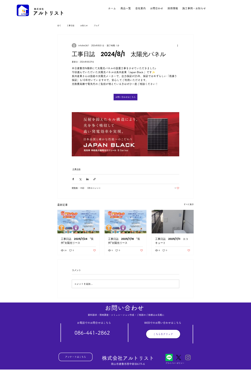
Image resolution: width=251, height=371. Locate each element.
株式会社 (39, 9)
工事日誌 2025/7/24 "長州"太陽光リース (77, 241)
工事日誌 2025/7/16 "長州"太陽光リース (124, 241)
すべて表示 (189, 204)
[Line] (169, 357)
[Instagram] (188, 357)
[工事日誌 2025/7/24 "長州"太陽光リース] (78, 221)
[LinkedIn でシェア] (87, 179)
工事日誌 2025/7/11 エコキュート (171, 241)
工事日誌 (70, 25)
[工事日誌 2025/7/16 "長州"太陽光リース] (126, 221)
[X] (178, 357)
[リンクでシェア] (94, 179)
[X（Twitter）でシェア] (80, 179)
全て (59, 25)
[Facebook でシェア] (73, 179)
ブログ (96, 25)
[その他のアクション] (177, 45)
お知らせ (84, 25)
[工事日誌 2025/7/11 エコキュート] (173, 221)
